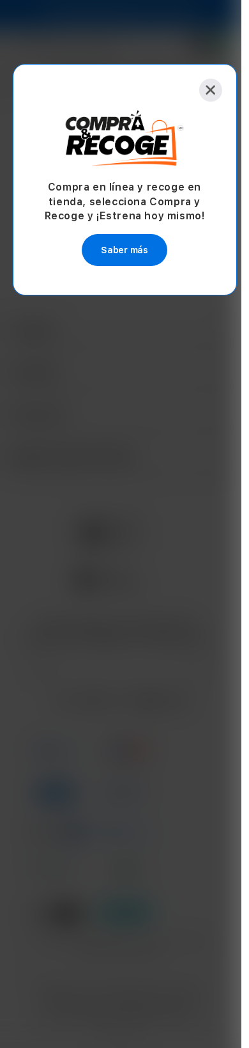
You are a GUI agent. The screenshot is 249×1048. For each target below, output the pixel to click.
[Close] (210, 90)
